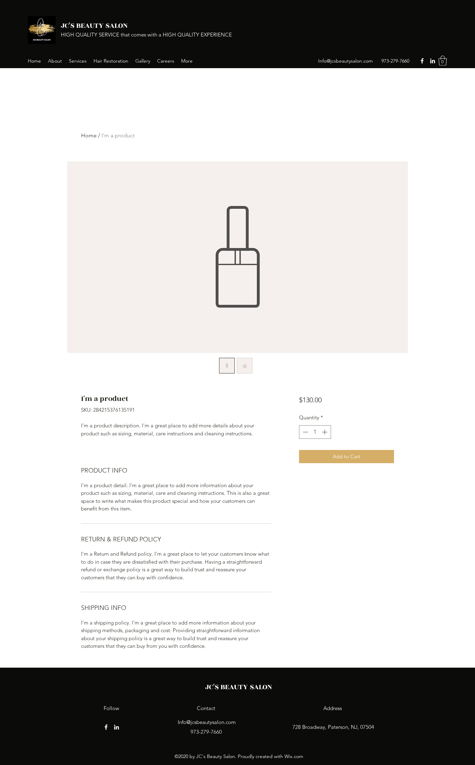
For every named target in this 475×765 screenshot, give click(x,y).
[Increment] (325, 432)
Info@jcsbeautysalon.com (345, 61)
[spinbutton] (315, 432)
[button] (442, 61)
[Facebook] (422, 60)
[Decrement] (304, 432)
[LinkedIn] (432, 60)
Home (89, 135)
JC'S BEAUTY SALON (94, 25)
